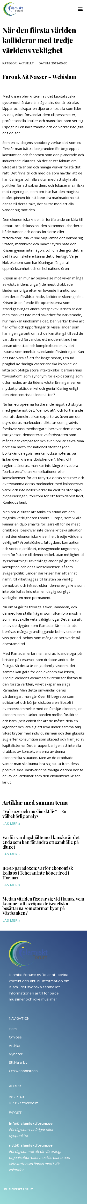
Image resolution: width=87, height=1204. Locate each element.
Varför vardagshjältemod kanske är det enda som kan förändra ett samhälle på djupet (41, 842)
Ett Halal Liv (18, 1062)
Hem (13, 1028)
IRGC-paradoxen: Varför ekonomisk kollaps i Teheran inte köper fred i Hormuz (37, 873)
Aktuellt (26, 63)
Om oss (15, 1037)
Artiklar (15, 1045)
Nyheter (15, 1054)
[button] (80, 9)
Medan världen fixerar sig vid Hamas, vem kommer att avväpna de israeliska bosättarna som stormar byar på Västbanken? (43, 906)
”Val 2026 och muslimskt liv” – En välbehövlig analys (34, 814)
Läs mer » (11, 823)
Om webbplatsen (23, 1070)
